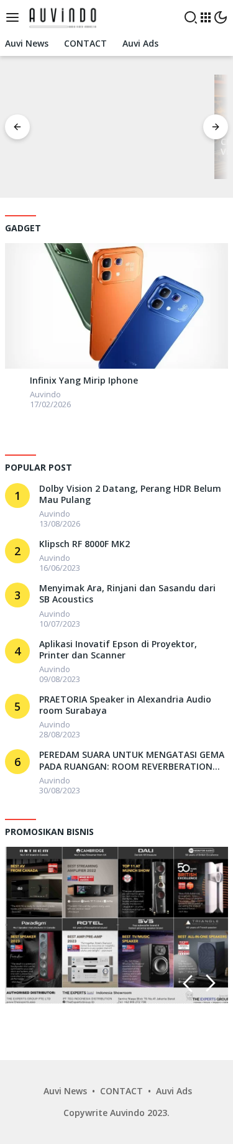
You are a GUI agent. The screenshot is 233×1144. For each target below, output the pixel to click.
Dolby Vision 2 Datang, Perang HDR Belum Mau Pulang (130, 494)
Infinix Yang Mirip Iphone (84, 380)
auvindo (45, 394)
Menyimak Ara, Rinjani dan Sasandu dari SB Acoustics (127, 594)
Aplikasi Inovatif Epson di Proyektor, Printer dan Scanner (118, 650)
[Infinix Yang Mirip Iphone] (116, 306)
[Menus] (15, 17)
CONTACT (121, 1091)
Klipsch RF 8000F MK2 (84, 544)
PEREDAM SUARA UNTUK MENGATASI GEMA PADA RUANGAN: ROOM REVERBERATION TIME (131, 760)
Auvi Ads (174, 1091)
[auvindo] (14, 383)
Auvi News (65, 1091)
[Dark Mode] (220, 17)
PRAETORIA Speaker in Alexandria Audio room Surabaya (125, 705)
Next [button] (211, 983)
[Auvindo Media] (65, 16)
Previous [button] (187, 983)
